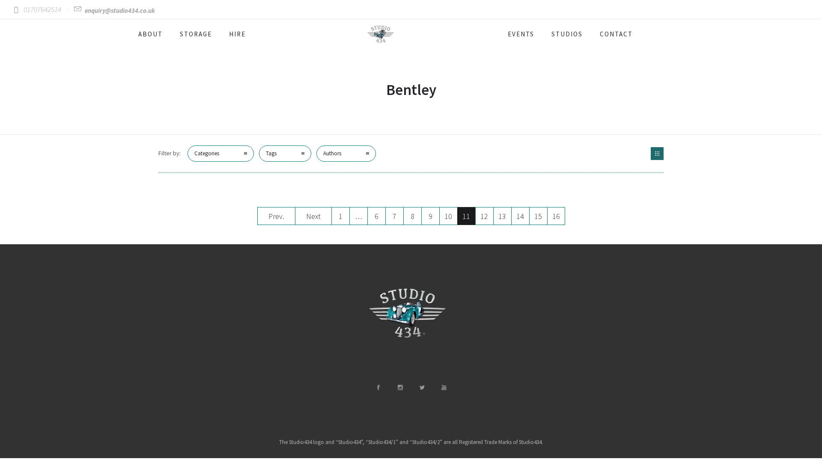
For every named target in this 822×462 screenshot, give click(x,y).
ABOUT (150, 34)
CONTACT (616, 34)
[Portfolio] (657, 153)
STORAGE (196, 34)
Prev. (276, 216)
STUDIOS (567, 34)
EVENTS (521, 34)
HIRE (237, 34)
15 (538, 216)
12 (484, 216)
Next (313, 216)
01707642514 (42, 9)
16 (556, 216)
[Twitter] (421, 387)
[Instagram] (400, 387)
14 (520, 216)
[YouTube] (443, 387)
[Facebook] (378, 387)
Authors (332, 153)
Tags (271, 153)
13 (502, 216)
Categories (206, 153)
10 (448, 216)
